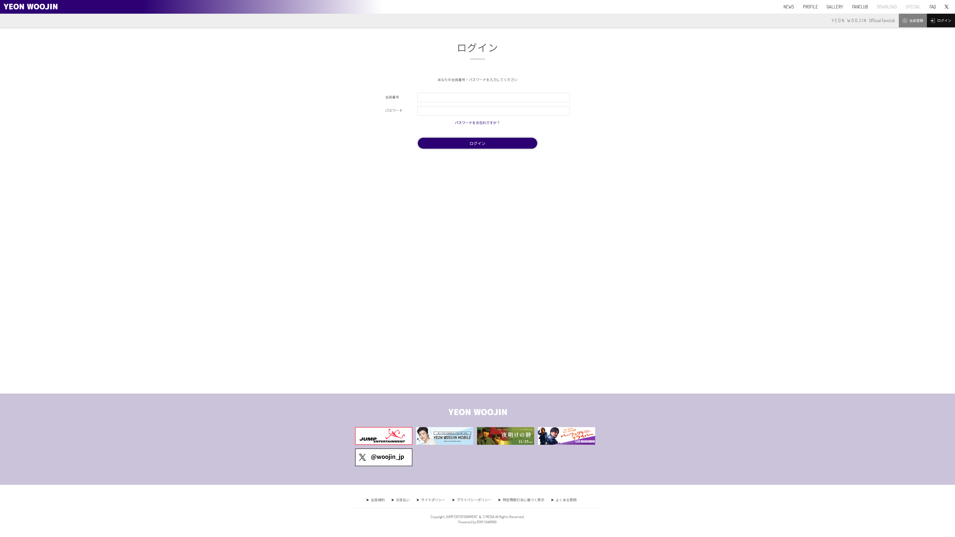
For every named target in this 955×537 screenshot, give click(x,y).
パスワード (394, 110)
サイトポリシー (433, 499)
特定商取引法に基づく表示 (523, 499)
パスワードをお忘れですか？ (477, 122)
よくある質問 (566, 499)
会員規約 (378, 499)
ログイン (477, 143)
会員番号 (392, 96)
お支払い (403, 499)
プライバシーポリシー (474, 499)
